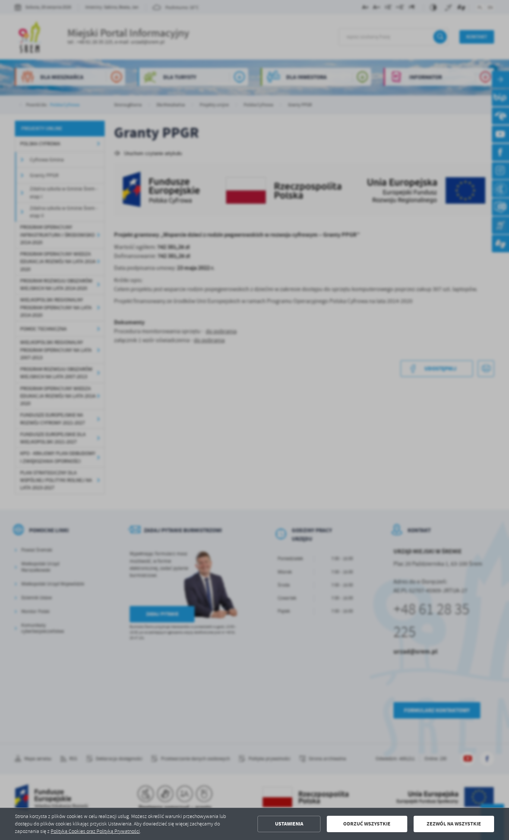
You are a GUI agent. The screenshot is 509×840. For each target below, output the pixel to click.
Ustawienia (289, 823)
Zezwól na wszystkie (454, 823)
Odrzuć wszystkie (367, 823)
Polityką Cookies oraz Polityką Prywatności (95, 831)
